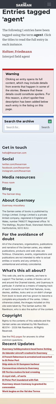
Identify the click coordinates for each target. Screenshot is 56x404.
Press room (8, 182)
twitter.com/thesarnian (14, 164)
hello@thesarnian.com (14, 152)
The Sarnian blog (11, 194)
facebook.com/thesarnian (16, 167)
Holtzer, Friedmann (17, 51)
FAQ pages (16, 336)
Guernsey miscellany (13, 205)
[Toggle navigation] (49, 4)
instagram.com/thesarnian (16, 171)
